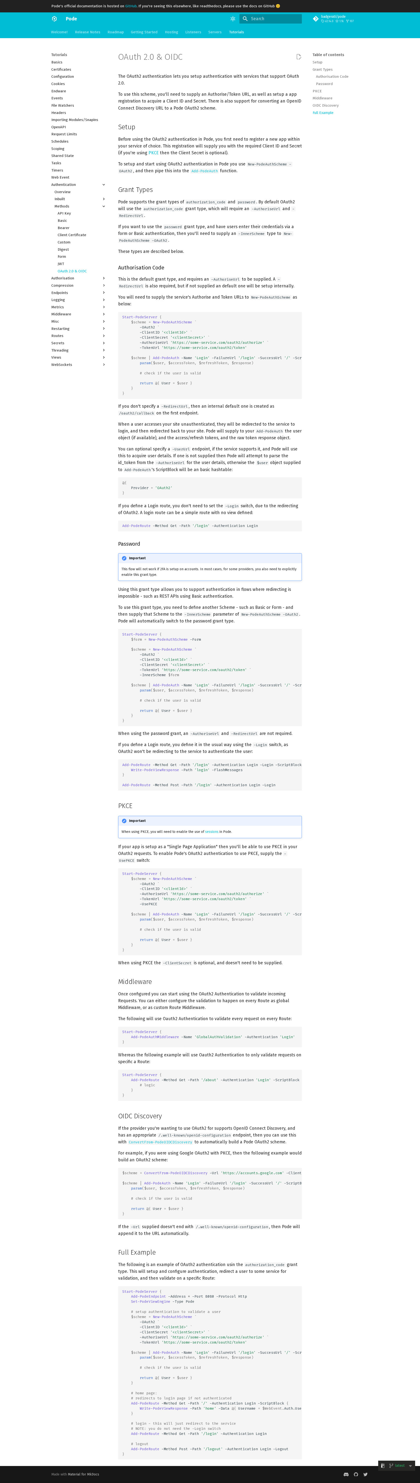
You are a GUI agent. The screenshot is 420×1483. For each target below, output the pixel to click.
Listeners (193, 32)
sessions (212, 832)
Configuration (62, 76)
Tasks (56, 163)
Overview (62, 192)
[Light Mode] (233, 18)
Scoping (57, 148)
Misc (55, 321)
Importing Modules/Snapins (74, 120)
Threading (60, 350)
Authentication (63, 184)
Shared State (62, 156)
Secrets (57, 343)
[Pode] (54, 18)
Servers (215, 32)
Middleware (61, 314)
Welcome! (59, 32)
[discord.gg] (346, 1474)
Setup (317, 62)
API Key (64, 213)
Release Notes (87, 32)
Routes (57, 336)
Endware (58, 91)
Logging (58, 300)
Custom (64, 242)
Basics (56, 62)
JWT (61, 264)
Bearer (64, 227)
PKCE (317, 91)
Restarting (60, 328)
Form (62, 256)
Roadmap (115, 32)
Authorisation (62, 278)
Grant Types (323, 69)
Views (56, 357)
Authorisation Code (332, 76)
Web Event (60, 177)
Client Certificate (72, 235)
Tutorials (236, 32)
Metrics (57, 307)
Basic (62, 220)
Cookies (58, 84)
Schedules (60, 141)
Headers (58, 112)
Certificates (61, 69)
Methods (61, 206)
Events (57, 98)
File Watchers (62, 105)
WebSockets (61, 364)
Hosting (171, 32)
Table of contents (328, 55)
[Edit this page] (299, 56)
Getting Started (144, 32)
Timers (57, 170)
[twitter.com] (365, 1474)
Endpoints (59, 292)
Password (324, 84)
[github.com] (355, 1474)
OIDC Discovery (326, 105)
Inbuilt (59, 199)
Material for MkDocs (83, 1474)
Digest (63, 249)
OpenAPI (58, 127)
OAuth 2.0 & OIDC (72, 271)
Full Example (323, 112)
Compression (62, 285)
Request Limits (64, 134)
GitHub (131, 6)
